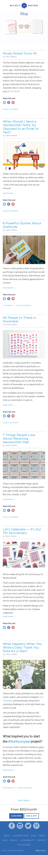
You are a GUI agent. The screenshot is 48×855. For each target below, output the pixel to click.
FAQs (4, 840)
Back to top (40, 850)
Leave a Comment (10, 109)
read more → (9, 193)
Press (42, 836)
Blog (33, 836)
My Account (24, 845)
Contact (41, 840)
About (6, 836)
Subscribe (16, 816)
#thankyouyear (19, 741)
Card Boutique (21, 836)
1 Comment (7, 305)
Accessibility (27, 840)
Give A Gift (31, 816)
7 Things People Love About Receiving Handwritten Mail (19, 439)
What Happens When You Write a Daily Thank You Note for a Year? (22, 647)
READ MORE (14, 91)
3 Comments (8, 788)
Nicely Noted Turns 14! (20, 53)
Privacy (14, 840)
